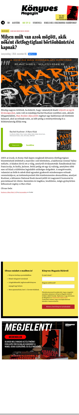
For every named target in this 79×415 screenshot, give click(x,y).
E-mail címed (47, 275)
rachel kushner (25, 31)
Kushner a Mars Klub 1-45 (9, 192)
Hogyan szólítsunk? (49, 283)
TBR (9, 23)
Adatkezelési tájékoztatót (59, 297)
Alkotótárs (16, 23)
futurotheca (38, 23)
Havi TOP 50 (27, 23)
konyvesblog (23, 192)
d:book (12, 31)
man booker (17, 31)
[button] (2, 23)
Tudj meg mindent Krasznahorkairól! (61, 18)
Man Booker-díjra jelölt (27, 116)
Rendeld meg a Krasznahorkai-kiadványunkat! (61, 23)
